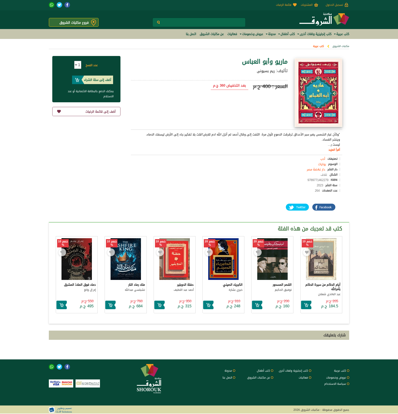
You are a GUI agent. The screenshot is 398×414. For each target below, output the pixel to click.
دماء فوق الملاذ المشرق (80, 285)
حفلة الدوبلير (185, 285)
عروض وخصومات (336, 377)
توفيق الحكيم (283, 289)
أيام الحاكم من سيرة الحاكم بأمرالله (322, 287)
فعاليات (303, 377)
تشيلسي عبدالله (135, 289)
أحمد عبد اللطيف (184, 289)
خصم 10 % (307, 243)
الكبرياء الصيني (233, 285)
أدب (322, 159)
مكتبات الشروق (340, 46)
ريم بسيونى (266, 71)
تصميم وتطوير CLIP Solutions (64, 410)
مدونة (228, 370)
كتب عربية (318, 46)
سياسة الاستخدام (335, 383)
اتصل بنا (227, 377)
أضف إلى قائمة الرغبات (100, 112)
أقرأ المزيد (334, 149)
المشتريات (307, 4)
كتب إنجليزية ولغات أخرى (293, 370)
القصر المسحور (282, 285)
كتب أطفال (263, 370)
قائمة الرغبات (283, 4)
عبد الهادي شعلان (329, 294)
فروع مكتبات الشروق (74, 23)
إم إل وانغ (90, 289)
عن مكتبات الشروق (258, 377)
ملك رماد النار (136, 285)
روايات (322, 164)
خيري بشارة (236, 289)
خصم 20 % (258, 243)
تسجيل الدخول (334, 4)
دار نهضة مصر (316, 169)
